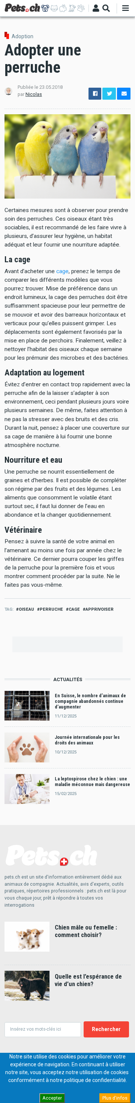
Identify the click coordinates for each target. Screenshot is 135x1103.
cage (62, 271)
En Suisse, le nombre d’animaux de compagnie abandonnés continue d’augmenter (90, 701)
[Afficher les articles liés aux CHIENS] (45, 8)
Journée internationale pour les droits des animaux (87, 740)
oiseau (26, 609)
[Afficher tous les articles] (81, 8)
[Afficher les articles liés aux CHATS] (54, 8)
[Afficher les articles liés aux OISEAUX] (72, 8)
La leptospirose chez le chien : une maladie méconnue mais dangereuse (92, 781)
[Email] (123, 94)
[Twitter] (109, 94)
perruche (51, 609)
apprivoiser (100, 609)
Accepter (52, 1098)
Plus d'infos (115, 1098)
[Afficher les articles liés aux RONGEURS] (63, 8)
